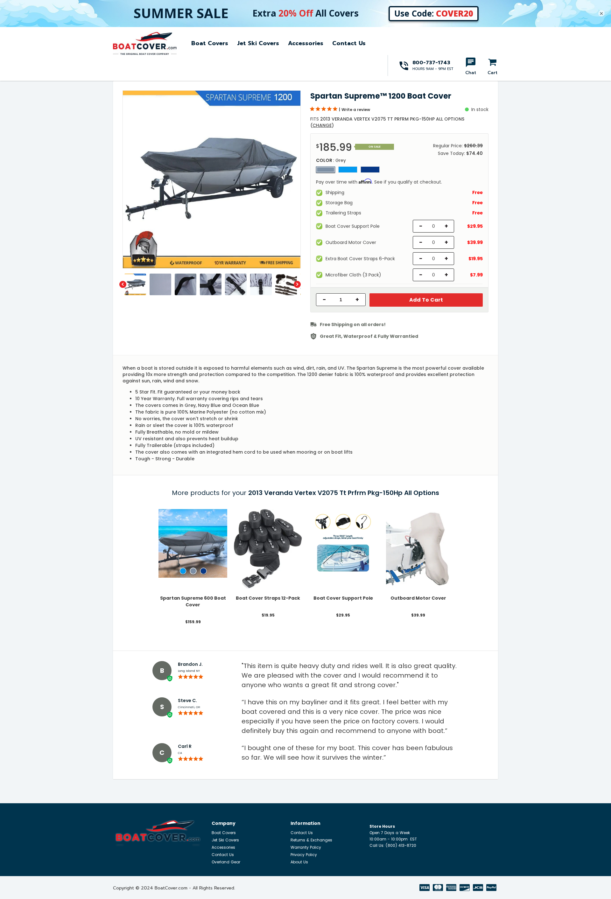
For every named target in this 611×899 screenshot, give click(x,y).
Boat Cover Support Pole (343, 598)
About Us (299, 862)
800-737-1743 (431, 62)
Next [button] (297, 284)
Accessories (305, 43)
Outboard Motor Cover (418, 598)
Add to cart (426, 299)
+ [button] (357, 299)
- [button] (324, 299)
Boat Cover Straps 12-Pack (268, 598)
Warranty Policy (306, 847)
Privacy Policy (304, 854)
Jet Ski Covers (258, 43)
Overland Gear (226, 862)
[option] (212, 179)
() (322, 125)
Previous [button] (122, 284)
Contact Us (349, 43)
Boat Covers (209, 43)
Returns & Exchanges (311, 840)
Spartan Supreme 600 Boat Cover (193, 601)
